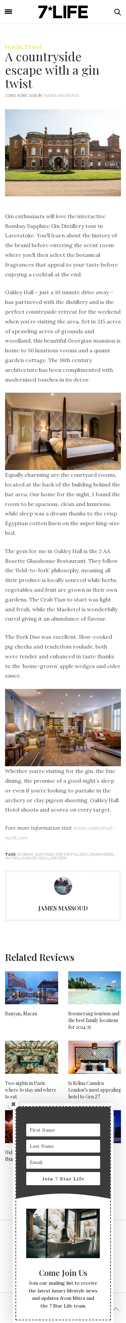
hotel (12, 858)
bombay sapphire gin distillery (52, 854)
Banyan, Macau (21, 1013)
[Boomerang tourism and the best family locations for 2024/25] (94, 987)
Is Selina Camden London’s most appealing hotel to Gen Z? (94, 1090)
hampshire (101, 854)
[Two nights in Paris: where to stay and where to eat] (31, 1057)
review (59, 858)
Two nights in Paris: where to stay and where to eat (30, 1090)
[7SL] (63, 12)
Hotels (13, 46)
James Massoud (61, 95)
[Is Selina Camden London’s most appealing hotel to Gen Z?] (94, 1057)
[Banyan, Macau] (31, 987)
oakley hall (35, 858)
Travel (33, 46)
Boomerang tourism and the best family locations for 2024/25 (93, 1020)
